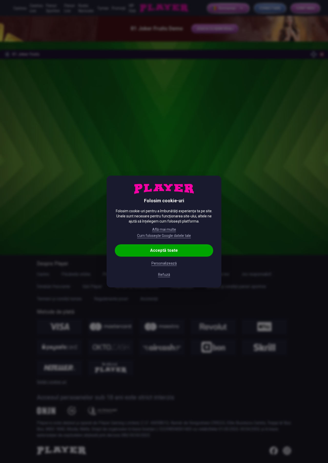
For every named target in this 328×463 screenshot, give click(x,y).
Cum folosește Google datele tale (164, 236)
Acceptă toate (164, 250)
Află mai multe (164, 229)
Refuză (164, 275)
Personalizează (164, 263)
